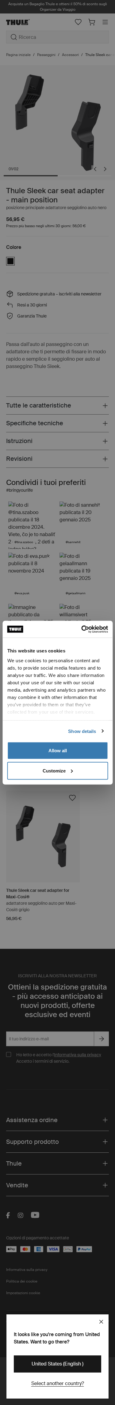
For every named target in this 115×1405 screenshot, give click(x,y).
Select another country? (57, 1383)
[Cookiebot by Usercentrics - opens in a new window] (82, 629)
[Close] (101, 1321)
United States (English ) (57, 1364)
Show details (82, 731)
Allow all (57, 750)
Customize (54, 770)
